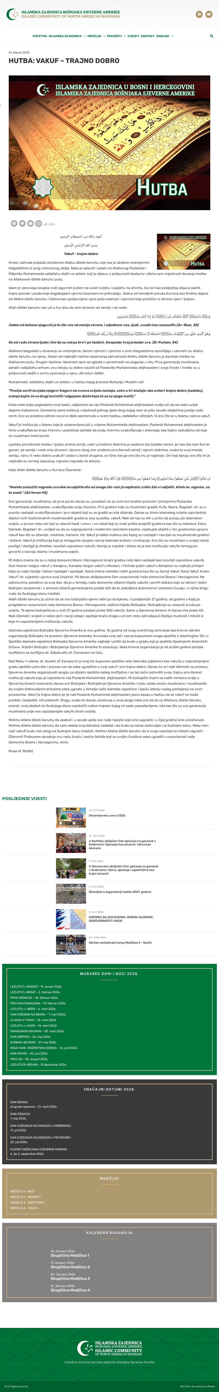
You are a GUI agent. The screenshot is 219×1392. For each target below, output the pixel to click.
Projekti (114, 36)
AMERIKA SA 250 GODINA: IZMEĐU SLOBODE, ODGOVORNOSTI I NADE (121, 919)
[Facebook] (199, 14)
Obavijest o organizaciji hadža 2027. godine (120, 892)
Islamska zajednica (65, 36)
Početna (40, 36)
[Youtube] (209, 14)
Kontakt (148, 36)
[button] (212, 36)
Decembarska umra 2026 (107, 815)
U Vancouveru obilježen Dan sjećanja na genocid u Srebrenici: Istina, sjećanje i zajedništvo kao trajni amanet (123, 870)
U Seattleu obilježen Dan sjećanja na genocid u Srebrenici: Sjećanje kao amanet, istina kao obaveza (122, 844)
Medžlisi (94, 36)
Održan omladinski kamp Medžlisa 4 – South (120, 943)
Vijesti (133, 36)
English (162, 36)
